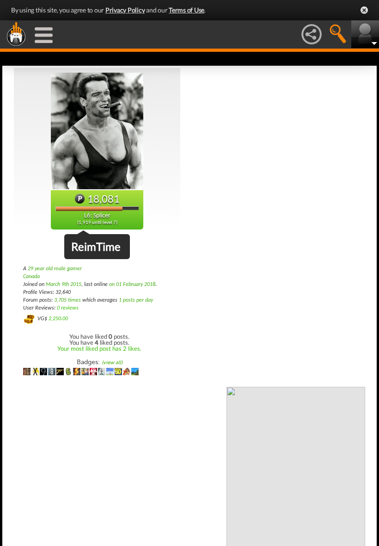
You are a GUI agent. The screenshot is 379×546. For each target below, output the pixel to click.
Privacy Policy (125, 10)
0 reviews (68, 308)
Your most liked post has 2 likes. (99, 348)
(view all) (112, 363)
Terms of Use (186, 10)
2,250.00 (58, 319)
